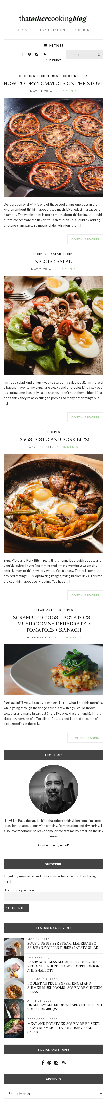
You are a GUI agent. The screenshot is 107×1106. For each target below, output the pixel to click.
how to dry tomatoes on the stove (53, 83)
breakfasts (44, 609)
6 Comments (67, 446)
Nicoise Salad (54, 261)
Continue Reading (85, 239)
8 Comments (65, 268)
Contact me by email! (53, 845)
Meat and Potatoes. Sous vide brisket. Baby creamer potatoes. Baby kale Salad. (63, 1028)
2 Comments (70, 637)
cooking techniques (38, 75)
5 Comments (66, 90)
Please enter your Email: (19, 890)
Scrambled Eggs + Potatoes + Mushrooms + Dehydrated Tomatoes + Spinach (53, 623)
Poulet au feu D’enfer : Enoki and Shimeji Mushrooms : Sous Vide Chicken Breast (64, 987)
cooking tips (75, 75)
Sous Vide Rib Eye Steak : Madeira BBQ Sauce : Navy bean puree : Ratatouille (62, 945)
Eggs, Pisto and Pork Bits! (53, 439)
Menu (55, 46)
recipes (40, 253)
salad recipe (63, 253)
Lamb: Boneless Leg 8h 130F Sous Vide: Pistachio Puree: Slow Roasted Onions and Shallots (64, 966)
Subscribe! (53, 60)
